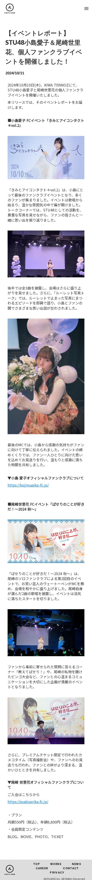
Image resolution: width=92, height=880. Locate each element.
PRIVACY (57, 872)
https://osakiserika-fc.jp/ (28, 801)
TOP (36, 864)
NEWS (76, 864)
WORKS (56, 864)
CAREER (42, 868)
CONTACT (71, 868)
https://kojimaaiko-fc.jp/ (28, 485)
